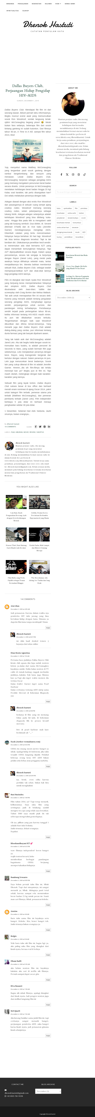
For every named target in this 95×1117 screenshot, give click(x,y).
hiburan (19, 432)
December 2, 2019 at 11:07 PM (26, 637)
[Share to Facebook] (36, 426)
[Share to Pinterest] (44, 426)
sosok (83, 218)
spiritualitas (68, 208)
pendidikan (69, 237)
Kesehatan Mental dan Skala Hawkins (76, 256)
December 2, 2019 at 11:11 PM (25, 711)
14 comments (10, 427)
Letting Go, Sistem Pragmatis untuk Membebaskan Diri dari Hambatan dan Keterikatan (77, 278)
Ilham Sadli (16, 961)
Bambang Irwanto (19, 877)
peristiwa (84, 208)
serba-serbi (72, 213)
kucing (59, 237)
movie (26, 432)
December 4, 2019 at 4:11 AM (20, 914)
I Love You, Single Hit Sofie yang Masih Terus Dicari (76, 267)
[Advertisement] (47, 52)
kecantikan (79, 237)
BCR (84, 232)
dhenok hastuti (23, 634)
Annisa (14, 911)
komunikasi (77, 223)
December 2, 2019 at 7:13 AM (20, 656)
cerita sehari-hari (63, 227)
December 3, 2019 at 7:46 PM (20, 797)
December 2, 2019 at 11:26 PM (26, 775)
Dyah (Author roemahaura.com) (25, 741)
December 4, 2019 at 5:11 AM (20, 939)
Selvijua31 (15, 1011)
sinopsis (40, 432)
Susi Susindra (17, 794)
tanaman (75, 227)
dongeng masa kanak (64, 232)
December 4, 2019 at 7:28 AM (20, 989)
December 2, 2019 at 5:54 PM (20, 745)
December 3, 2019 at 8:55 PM (20, 880)
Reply (48, 628)
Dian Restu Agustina (20, 653)
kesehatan (61, 213)
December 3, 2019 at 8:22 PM (20, 846)
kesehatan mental (63, 223)
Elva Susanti (16, 986)
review (33, 432)
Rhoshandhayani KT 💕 (22, 843)
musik (77, 232)
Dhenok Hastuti (47, 24)
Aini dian (15, 606)
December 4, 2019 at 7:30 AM (20, 1014)
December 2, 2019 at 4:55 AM (20, 609)
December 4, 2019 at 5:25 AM (20, 964)
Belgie (14, 936)
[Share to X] (40, 426)
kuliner (81, 213)
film (13, 432)
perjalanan (61, 218)
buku (58, 208)
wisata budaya (73, 218)
